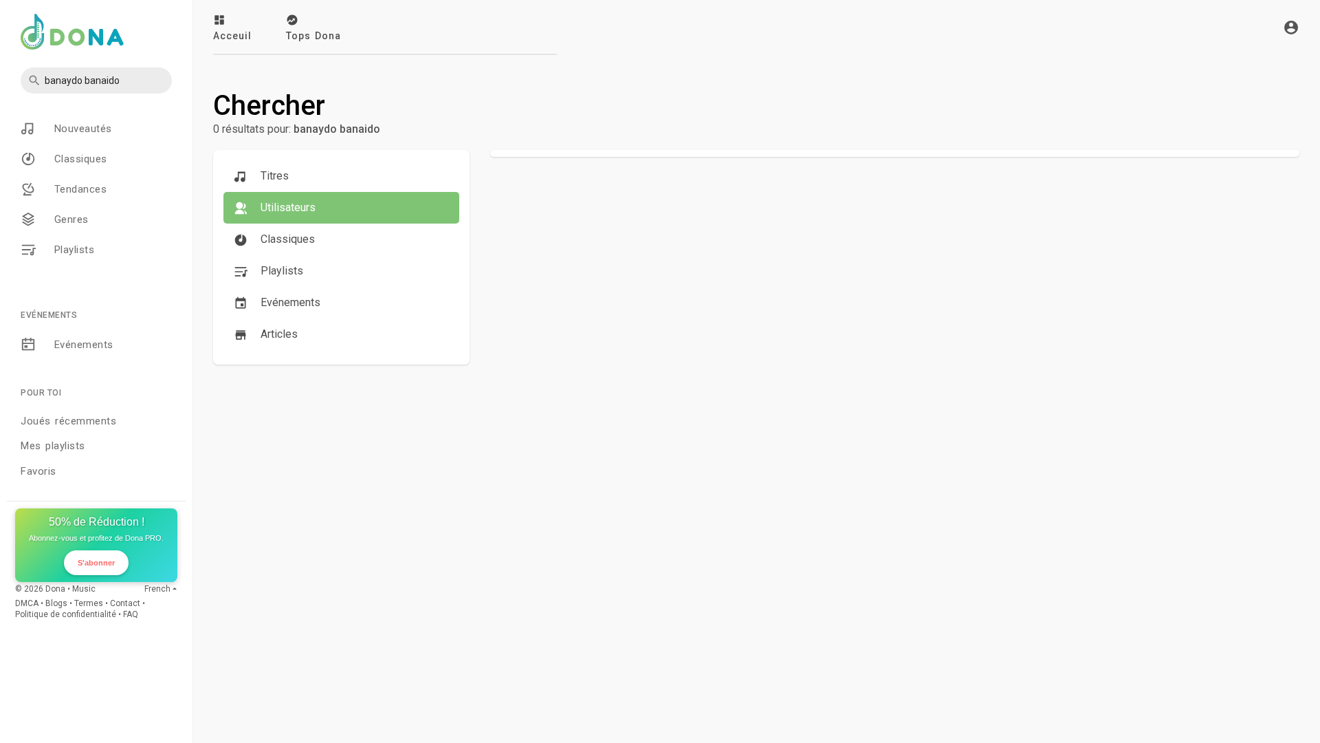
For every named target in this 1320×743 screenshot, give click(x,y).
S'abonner (96, 563)
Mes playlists (53, 446)
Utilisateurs (287, 207)
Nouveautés (81, 128)
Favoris (38, 471)
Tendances (78, 189)
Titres (273, 175)
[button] (96, 80)
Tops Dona (313, 35)
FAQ (130, 614)
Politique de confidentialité (65, 614)
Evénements (81, 344)
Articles (278, 334)
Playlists (72, 250)
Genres (69, 219)
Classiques (78, 159)
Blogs (56, 603)
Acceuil (232, 35)
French (157, 589)
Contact (125, 603)
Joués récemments (68, 421)
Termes (88, 603)
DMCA (26, 603)
